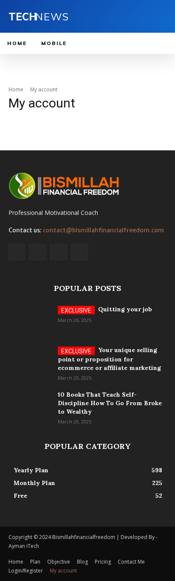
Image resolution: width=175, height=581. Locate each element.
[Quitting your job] (29, 320)
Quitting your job (125, 309)
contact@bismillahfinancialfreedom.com (103, 230)
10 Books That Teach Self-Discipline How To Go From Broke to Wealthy (110, 403)
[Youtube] (79, 252)
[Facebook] (16, 252)
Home (15, 89)
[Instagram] (37, 252)
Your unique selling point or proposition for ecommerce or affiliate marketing (109, 359)
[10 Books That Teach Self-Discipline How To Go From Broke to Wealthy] (29, 405)
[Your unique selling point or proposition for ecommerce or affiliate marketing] (29, 360)
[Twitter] (58, 252)
